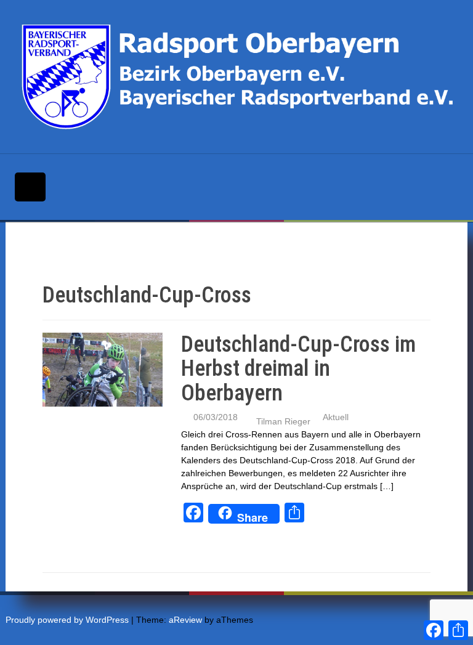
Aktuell (336, 417)
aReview (185, 620)
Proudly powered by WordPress (67, 620)
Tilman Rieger (283, 421)
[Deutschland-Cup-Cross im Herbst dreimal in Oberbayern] (102, 368)
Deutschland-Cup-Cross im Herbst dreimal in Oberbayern (298, 368)
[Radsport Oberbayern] (240, 76)
